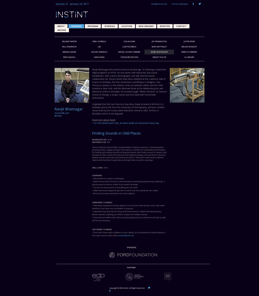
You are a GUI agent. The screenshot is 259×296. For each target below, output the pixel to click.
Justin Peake (189, 41)
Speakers (76, 26)
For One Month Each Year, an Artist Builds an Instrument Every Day (126, 123)
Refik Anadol (69, 57)
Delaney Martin (69, 41)
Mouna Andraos (99, 52)
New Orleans (146, 26)
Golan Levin (129, 41)
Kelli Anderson (69, 46)
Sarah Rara (99, 57)
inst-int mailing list (180, 4)
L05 (99, 46)
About (61, 26)
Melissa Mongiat (189, 46)
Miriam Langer (69, 52)
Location (126, 26)
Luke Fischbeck (129, 46)
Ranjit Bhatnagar (159, 52)
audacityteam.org (126, 235)
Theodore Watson (129, 57)
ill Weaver (189, 57)
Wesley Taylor (159, 57)
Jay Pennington (159, 41)
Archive (61, 30)
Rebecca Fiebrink (189, 52)
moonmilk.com (62, 113)
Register (165, 26)
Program (93, 26)
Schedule (109, 26)
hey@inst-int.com (159, 4)
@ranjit (58, 115)
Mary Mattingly (159, 46)
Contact (181, 26)
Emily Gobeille (99, 41)
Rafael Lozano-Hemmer (129, 52)
